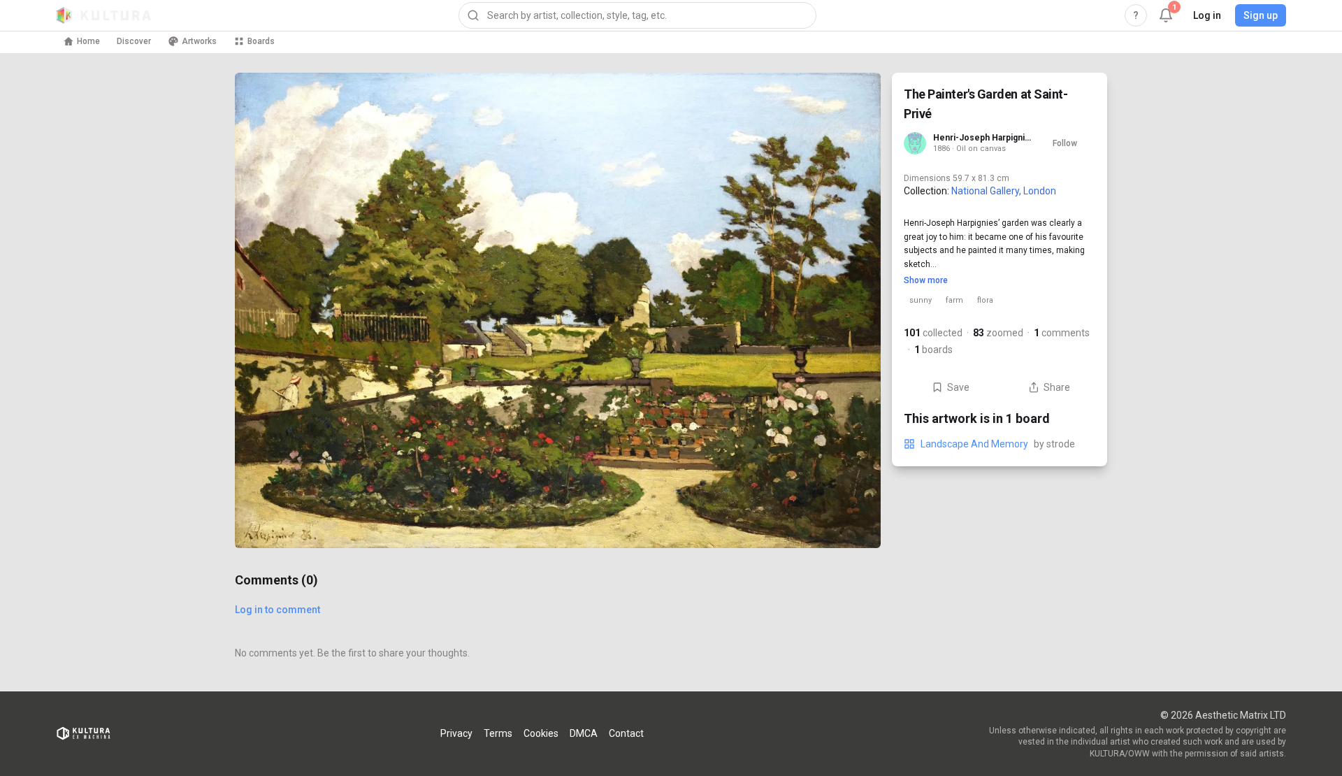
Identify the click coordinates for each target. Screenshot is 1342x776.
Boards (261, 41)
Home (88, 41)
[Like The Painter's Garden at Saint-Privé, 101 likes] (853, 461)
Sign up (1260, 15)
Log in (1207, 15)
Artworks (199, 41)
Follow (1065, 143)
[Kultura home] (103, 15)
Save (958, 387)
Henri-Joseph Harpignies (983, 138)
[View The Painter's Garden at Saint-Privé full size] (558, 310)
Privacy (456, 733)
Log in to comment (277, 609)
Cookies (541, 733)
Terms (498, 733)
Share (1057, 387)
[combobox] (637, 15)
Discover (134, 41)
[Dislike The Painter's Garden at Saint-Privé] (853, 520)
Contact (626, 733)
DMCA (584, 733)
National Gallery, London (1003, 190)
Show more (926, 280)
